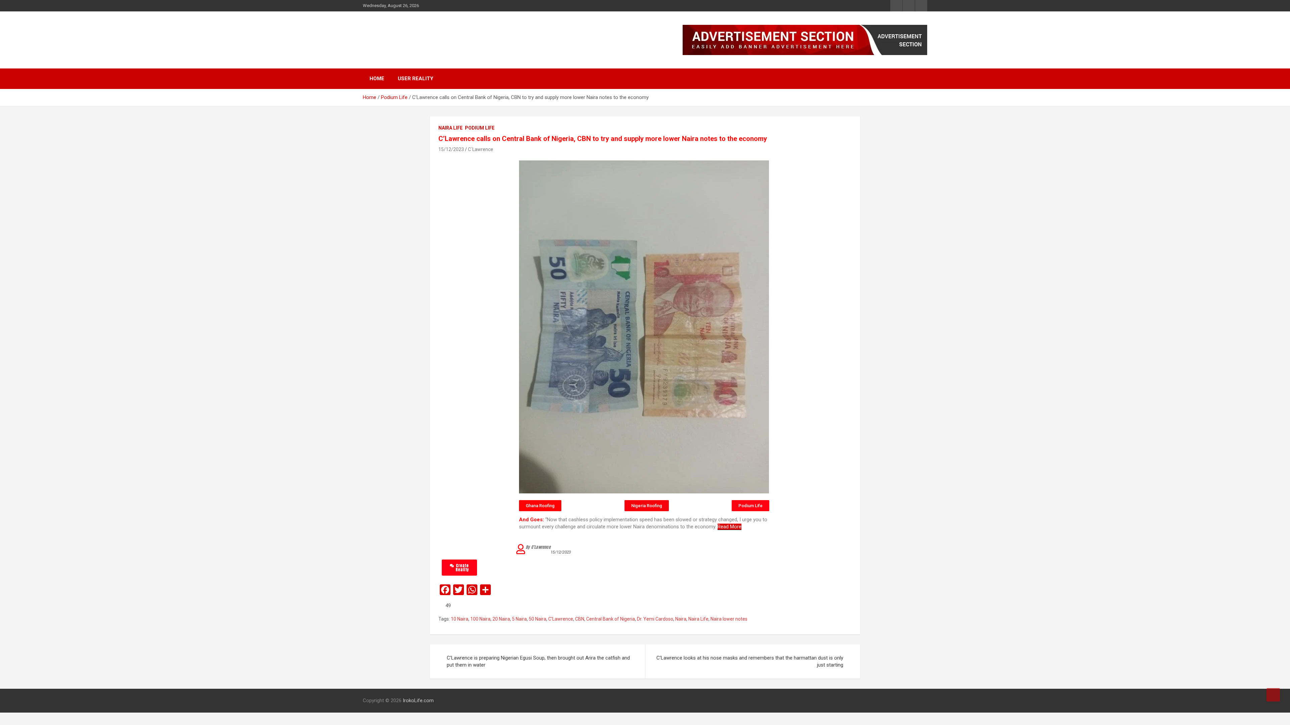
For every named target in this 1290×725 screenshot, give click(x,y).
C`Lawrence (480, 149)
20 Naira (501, 619)
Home (377, 79)
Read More (729, 527)
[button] (540, 505)
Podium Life (479, 128)
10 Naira (459, 619)
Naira (680, 619)
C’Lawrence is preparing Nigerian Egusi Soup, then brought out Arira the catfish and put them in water (538, 661)
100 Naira (480, 619)
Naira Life (450, 128)
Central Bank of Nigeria (610, 619)
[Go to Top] (1273, 695)
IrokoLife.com (404, 36)
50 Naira (537, 619)
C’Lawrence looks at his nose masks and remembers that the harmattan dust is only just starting (749, 661)
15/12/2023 (451, 149)
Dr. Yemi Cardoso (655, 619)
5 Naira (519, 619)
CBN (579, 619)
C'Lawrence (560, 619)
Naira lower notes (729, 619)
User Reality (415, 79)
